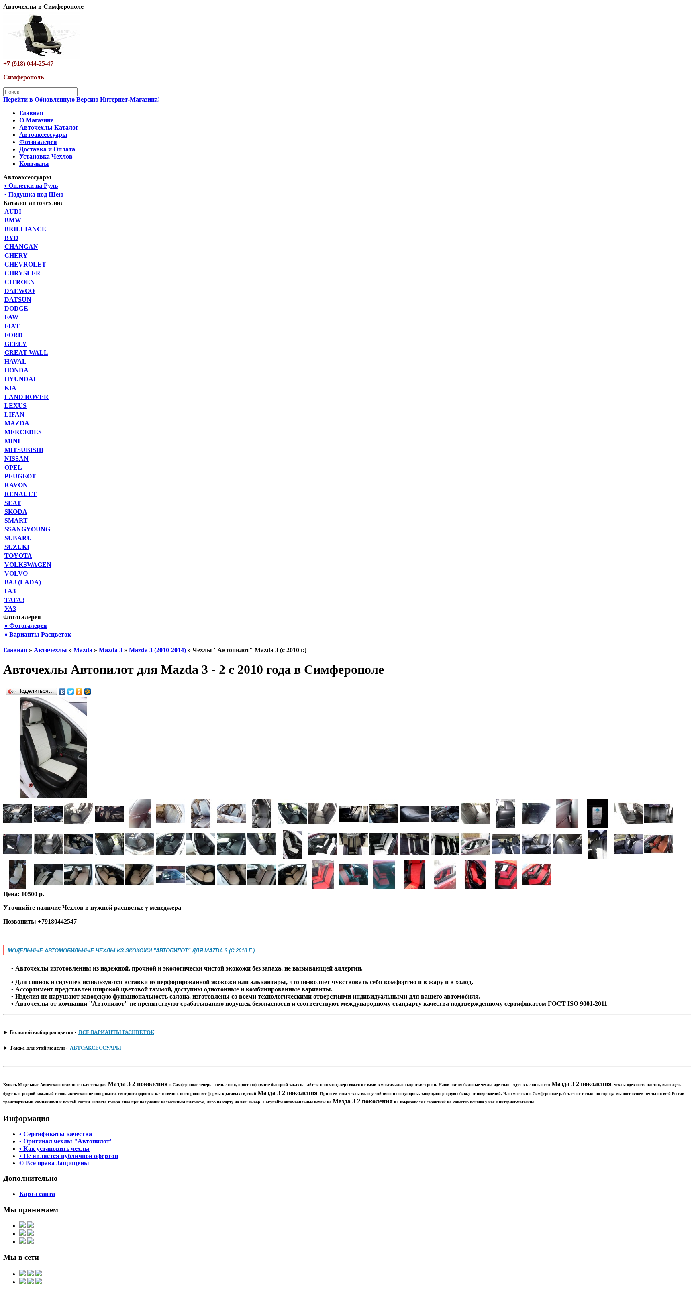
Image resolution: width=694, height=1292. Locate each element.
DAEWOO (19, 290)
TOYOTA (18, 555)
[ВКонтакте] (62, 691)
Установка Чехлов (46, 156)
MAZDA (16, 423)
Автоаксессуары (43, 134)
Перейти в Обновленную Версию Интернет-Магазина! (81, 99)
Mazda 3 (110, 650)
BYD (11, 237)
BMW (12, 220)
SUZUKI (16, 546)
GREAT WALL (26, 352)
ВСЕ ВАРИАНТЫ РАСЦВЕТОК (116, 1032)
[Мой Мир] (88, 691)
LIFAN (14, 414)
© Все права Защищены (54, 1163)
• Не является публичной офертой (68, 1155)
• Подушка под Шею (33, 194)
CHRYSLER (22, 273)
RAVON (16, 485)
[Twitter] (71, 691)
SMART (16, 520)
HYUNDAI (20, 379)
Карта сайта (37, 1193)
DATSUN (17, 299)
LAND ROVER (26, 396)
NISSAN (16, 458)
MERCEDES (23, 432)
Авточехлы (50, 650)
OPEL (13, 467)
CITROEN (19, 282)
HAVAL (15, 361)
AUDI (12, 211)
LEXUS (15, 405)
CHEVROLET (25, 264)
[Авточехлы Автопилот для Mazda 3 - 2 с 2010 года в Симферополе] (53, 795)
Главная (31, 113)
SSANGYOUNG (27, 529)
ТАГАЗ (14, 599)
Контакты (34, 163)
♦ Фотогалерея (25, 625)
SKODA (15, 511)
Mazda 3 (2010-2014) (157, 650)
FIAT (12, 326)
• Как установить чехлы (54, 1148)
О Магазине (36, 120)
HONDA (16, 370)
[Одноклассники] (79, 691)
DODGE (16, 308)
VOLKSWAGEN (27, 564)
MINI (12, 440)
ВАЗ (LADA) (22, 582)
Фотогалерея (38, 141)
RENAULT (20, 493)
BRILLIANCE (25, 229)
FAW (11, 317)
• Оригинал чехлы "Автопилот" (66, 1141)
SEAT (12, 502)
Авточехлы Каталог (48, 127)
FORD (13, 335)
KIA (10, 388)
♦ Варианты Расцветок (37, 634)
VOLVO (16, 573)
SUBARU (18, 538)
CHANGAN (21, 246)
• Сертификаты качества (55, 1134)
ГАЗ (10, 591)
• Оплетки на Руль (31, 185)
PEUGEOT (20, 476)
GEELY (15, 343)
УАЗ (10, 608)
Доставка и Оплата (47, 149)
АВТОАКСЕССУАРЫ (95, 1048)
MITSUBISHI (23, 449)
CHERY (16, 255)
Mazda (82, 650)
